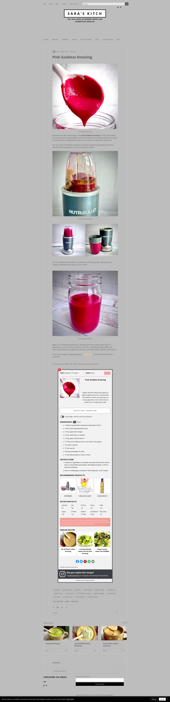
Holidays (67, 602)
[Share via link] (62, 608)
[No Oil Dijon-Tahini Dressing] (114, 634)
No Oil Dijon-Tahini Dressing (110, 645)
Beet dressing (111, 594)
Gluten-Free (74, 602)
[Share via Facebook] (53, 608)
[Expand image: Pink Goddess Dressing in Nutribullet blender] (68, 240)
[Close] (168, 699)
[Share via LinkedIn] (57, 608)
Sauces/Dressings (107, 39)
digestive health (99, 591)
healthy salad (111, 591)
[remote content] (85, 476)
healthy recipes (58, 594)
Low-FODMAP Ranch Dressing (82, 645)
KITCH (85, 13)
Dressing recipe (67, 598)
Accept (162, 699)
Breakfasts (65, 39)
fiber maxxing (88, 591)
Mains (97, 39)
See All (125, 623)
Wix (112, 696)
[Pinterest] (120, 7)
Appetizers (55, 39)
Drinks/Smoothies (86, 39)
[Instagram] (118, 7)
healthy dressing (92, 598)
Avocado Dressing (53, 644)
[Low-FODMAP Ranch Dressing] (85, 634)
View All (46, 39)
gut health (57, 591)
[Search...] (126, 3)
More (118, 39)
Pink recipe (57, 598)
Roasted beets (70, 594)
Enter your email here (82, 677)
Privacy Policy (70, 699)
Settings (154, 699)
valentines (78, 591)
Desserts (74, 39)
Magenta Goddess (99, 594)
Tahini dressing (80, 598)
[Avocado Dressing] (56, 634)
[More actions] (117, 52)
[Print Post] (66, 608)
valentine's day (67, 591)
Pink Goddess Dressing (84, 594)
